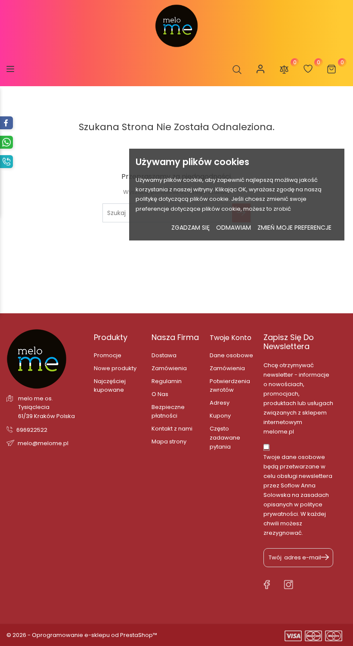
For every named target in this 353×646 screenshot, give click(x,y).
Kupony (220, 416)
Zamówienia (169, 368)
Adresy (219, 403)
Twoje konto (230, 338)
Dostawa (164, 355)
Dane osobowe (231, 355)
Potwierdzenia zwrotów (230, 385)
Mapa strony (169, 441)
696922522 (31, 430)
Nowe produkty (115, 368)
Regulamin (167, 381)
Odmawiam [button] (233, 227)
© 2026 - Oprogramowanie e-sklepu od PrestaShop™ (81, 635)
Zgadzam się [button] (190, 227)
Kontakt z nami (172, 428)
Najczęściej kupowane (110, 385)
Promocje (107, 355)
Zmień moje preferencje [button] (294, 227)
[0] (284, 69)
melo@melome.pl (43, 443)
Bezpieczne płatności (168, 411)
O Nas (160, 394)
